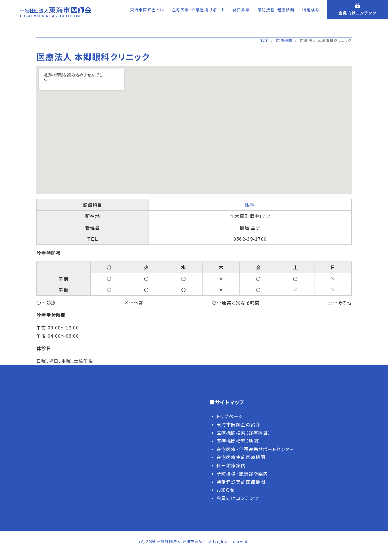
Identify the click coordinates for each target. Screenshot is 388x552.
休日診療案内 (231, 465)
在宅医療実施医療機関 (241, 457)
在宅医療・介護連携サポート (198, 10)
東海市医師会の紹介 (238, 424)
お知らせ (225, 489)
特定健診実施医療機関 (241, 481)
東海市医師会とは (147, 10)
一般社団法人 (55, 12)
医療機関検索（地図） (238, 440)
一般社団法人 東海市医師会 (182, 541)
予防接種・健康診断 (276, 10)
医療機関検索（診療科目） (243, 432)
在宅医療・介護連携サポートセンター (255, 449)
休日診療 (241, 10)
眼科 (250, 204)
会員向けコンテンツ (237, 498)
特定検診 (311, 10)
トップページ (229, 416)
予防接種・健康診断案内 (242, 473)
